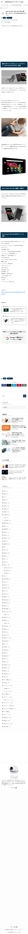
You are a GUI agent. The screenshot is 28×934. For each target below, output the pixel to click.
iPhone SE (7, 570)
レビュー (7, 714)
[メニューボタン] (2, 2)
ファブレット (8, 702)
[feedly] (15, 927)
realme (7, 623)
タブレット (9, 17)
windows (7, 664)
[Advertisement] (14, 43)
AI (5, 497)
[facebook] (12, 788)
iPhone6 (7, 573)
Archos (6, 506)
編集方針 (12, 929)
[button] (3, 385)
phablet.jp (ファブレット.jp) (14, 2)
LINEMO (7, 688)
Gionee (6, 535)
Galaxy (6, 532)
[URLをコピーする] (24, 385)
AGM (6, 494)
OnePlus (7, 617)
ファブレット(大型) (9, 705)
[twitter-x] (14, 788)
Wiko (6, 661)
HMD (6, 541)
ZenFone (7, 673)
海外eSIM (7, 726)
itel (5, 576)
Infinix (6, 556)
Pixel (6, 632)
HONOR (7, 544)
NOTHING (7, 608)
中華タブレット (8, 699)
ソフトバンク (8, 685)
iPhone (6, 565)
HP (5, 547)
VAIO (6, 652)
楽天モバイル (8, 723)
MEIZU (6, 596)
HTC (6, 550)
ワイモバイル (8, 691)
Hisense (7, 538)
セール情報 (7, 679)
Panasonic (7, 626)
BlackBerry (7, 523)
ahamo (6, 614)
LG (6, 590)
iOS (6, 559)
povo (6, 517)
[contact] (16, 788)
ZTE (6, 676)
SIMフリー (7, 638)
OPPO (6, 620)
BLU (6, 526)
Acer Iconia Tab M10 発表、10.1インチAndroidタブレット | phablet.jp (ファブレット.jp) (18, 310)
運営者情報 (7, 929)
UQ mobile (7, 520)
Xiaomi (6, 667)
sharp (6, 635)
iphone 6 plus (8, 567)
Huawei (7, 553)
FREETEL (7, 529)
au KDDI (7, 514)
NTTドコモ (7, 611)
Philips (6, 629)
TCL (6, 644)
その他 (6, 682)
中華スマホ (7, 717)
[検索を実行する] (24, 396)
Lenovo (7, 587)
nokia (6, 605)
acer (4, 17)
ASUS (6, 511)
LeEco (6, 585)
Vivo (6, 658)
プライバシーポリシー (18, 929)
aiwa (6, 499)
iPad (6, 562)
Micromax (7, 599)
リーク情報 (7, 711)
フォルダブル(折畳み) (10, 708)
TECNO (7, 647)
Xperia (6, 670)
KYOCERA (7, 579)
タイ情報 (7, 694)
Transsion (7, 650)
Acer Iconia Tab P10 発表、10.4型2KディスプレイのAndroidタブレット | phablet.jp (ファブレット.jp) (18, 320)
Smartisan (7, 641)
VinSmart (7, 656)
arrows (6, 508)
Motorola (7, 602)
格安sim (7, 720)
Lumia (6, 593)
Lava (6, 582)
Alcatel (6, 502)
